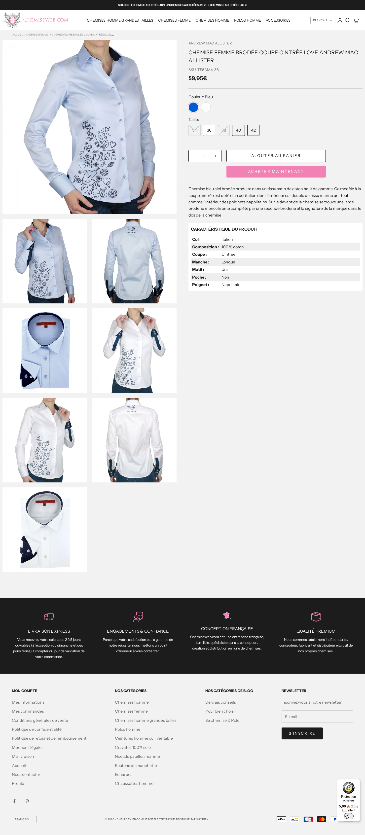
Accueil (17, 34)
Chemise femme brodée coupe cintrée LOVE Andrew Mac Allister (97, 34)
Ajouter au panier (276, 155)
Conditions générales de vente (40, 720)
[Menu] (357, 782)
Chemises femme (131, 711)
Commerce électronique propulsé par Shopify (172, 819)
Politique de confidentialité (37, 729)
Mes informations (28, 702)
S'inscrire (302, 733)
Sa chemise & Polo (222, 720)
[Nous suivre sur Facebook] (14, 801)
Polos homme (247, 20)
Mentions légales (27, 747)
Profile (18, 783)
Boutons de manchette (136, 765)
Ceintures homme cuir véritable (144, 738)
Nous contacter (26, 774)
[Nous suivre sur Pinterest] (27, 801)
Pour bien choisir (220, 711)
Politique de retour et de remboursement (49, 738)
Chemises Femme (174, 20)
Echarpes (123, 774)
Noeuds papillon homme (137, 756)
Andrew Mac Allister (210, 43)
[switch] (349, 816)
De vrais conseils (220, 702)
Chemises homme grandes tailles (120, 20)
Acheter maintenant (276, 171)
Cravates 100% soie (133, 747)
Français (320, 20)
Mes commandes (28, 711)
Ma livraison (23, 756)
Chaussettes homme (134, 783)
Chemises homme (212, 20)
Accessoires (278, 20)
